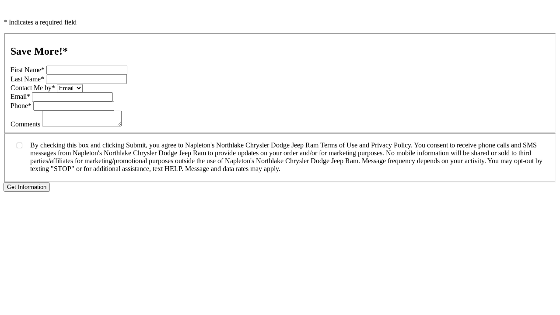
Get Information (26, 187)
